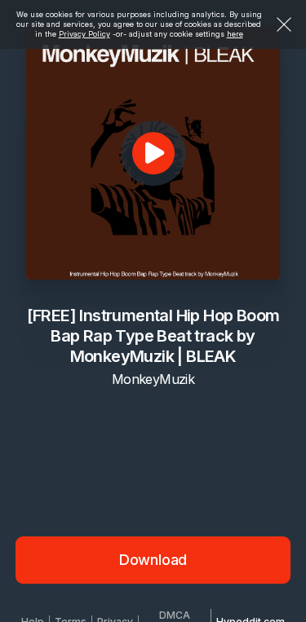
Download (153, 559)
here (235, 33)
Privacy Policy (84, 33)
